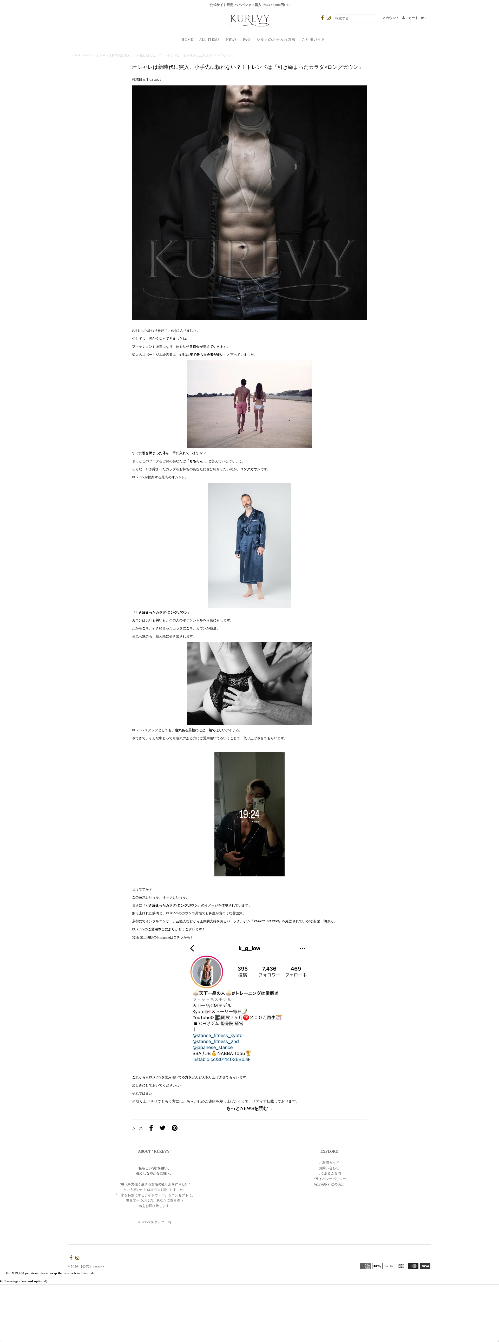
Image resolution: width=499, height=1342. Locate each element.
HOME (187, 40)
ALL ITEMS (209, 40)
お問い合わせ (329, 1168)
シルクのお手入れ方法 (276, 40)
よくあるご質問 (329, 1174)
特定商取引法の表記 (329, 1184)
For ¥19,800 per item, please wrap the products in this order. (51, 1273)
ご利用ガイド (313, 40)
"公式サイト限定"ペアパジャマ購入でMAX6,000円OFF (249, 5)
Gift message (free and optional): (24, 1281)
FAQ (246, 40)
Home (76, 55)
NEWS (231, 40)
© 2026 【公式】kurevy (85, 1267)
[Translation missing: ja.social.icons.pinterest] (175, 1129)
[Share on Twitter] (162, 1129)
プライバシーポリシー (329, 1179)
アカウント (391, 18)
